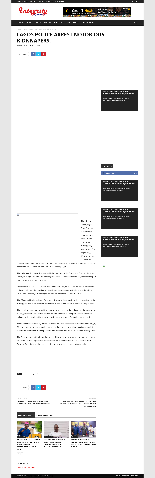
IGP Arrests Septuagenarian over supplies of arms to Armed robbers (33, 402)
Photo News (88, 23)
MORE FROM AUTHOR (44, 415)
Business (75, 437)
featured (26, 374)
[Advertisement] (56, 207)
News (28, 23)
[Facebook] (132, 1)
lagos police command (39, 374)
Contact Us (59, 2)
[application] (119, 100)
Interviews (59, 23)
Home (41, 2)
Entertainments (43, 23)
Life (68, 23)
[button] (135, 23)
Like (135, 173)
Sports (76, 23)
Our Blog (49, 2)
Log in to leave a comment (26, 467)
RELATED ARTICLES (25, 415)
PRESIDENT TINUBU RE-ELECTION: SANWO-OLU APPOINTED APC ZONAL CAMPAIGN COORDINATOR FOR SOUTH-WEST (29, 444)
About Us (134, 476)
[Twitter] (136, 1)
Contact (125, 476)
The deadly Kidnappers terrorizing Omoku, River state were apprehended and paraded (78, 403)
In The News (21, 437)
